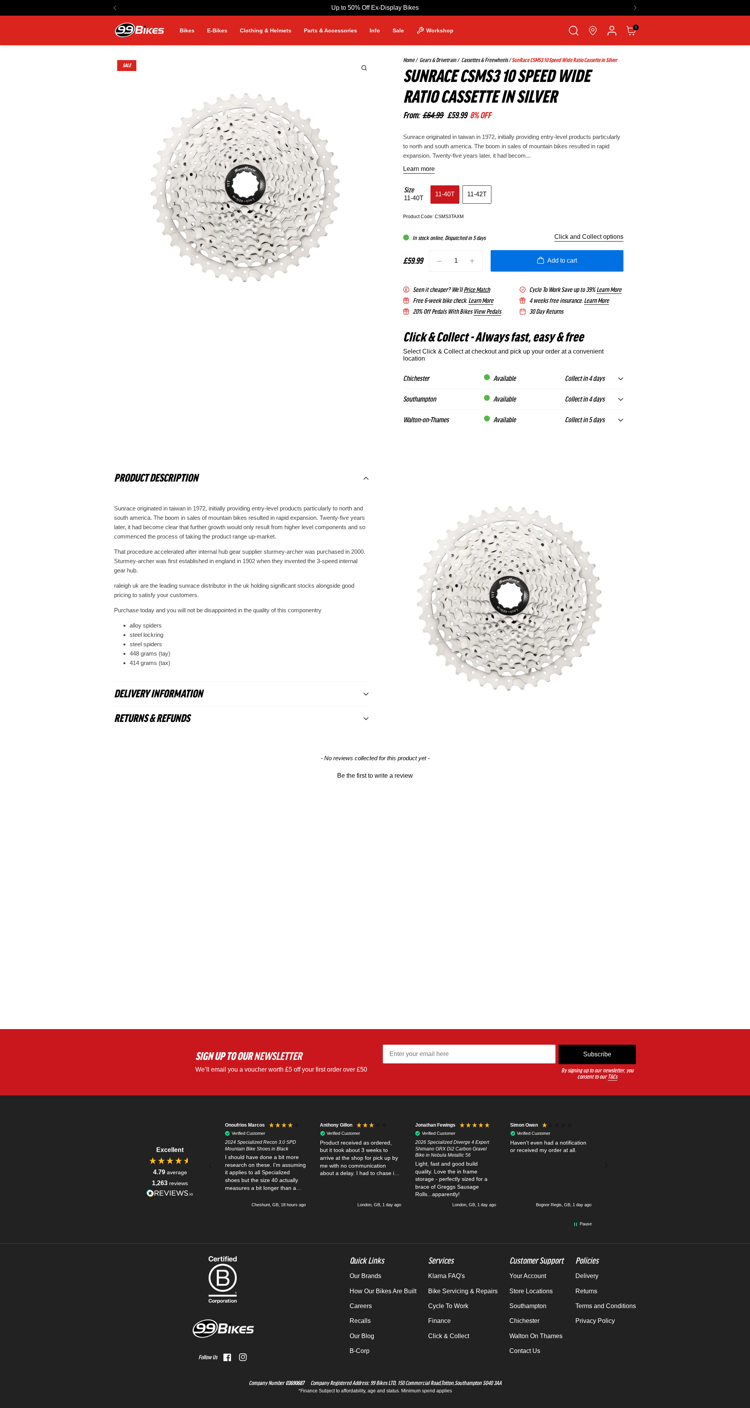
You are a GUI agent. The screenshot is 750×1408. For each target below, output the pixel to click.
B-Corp (360, 1351)
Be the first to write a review (375, 775)
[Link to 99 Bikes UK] (139, 30)
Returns (586, 1291)
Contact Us (524, 1351)
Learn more (419, 168)
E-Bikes (217, 30)
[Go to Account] (612, 31)
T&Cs (612, 1077)
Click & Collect (448, 1336)
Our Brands (365, 1276)
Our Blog (362, 1336)
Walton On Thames (535, 1336)
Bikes (187, 30)
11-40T (445, 194)
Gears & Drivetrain (437, 60)
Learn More (608, 289)
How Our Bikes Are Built (383, 1291)
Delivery (586, 1276)
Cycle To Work (448, 1306)
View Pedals (487, 311)
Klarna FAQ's (446, 1276)
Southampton (527, 1306)
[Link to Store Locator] (593, 31)
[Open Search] (574, 31)
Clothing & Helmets (265, 30)
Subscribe (597, 1054)
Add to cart (562, 260)
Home (408, 60)
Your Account (527, 1276)
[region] (408, 1166)
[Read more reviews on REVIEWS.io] (169, 1193)
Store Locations (531, 1291)
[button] (115, 8)
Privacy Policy (595, 1320)
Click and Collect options (588, 236)
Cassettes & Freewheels (484, 60)
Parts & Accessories (330, 30)
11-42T (477, 194)
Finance (439, 1320)
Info (375, 30)
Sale (398, 30)
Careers (361, 1306)
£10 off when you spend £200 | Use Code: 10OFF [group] (375, 7)
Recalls (360, 1320)
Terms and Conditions (605, 1306)
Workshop (440, 30)
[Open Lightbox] (364, 68)
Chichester (524, 1320)
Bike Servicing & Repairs (463, 1291)
